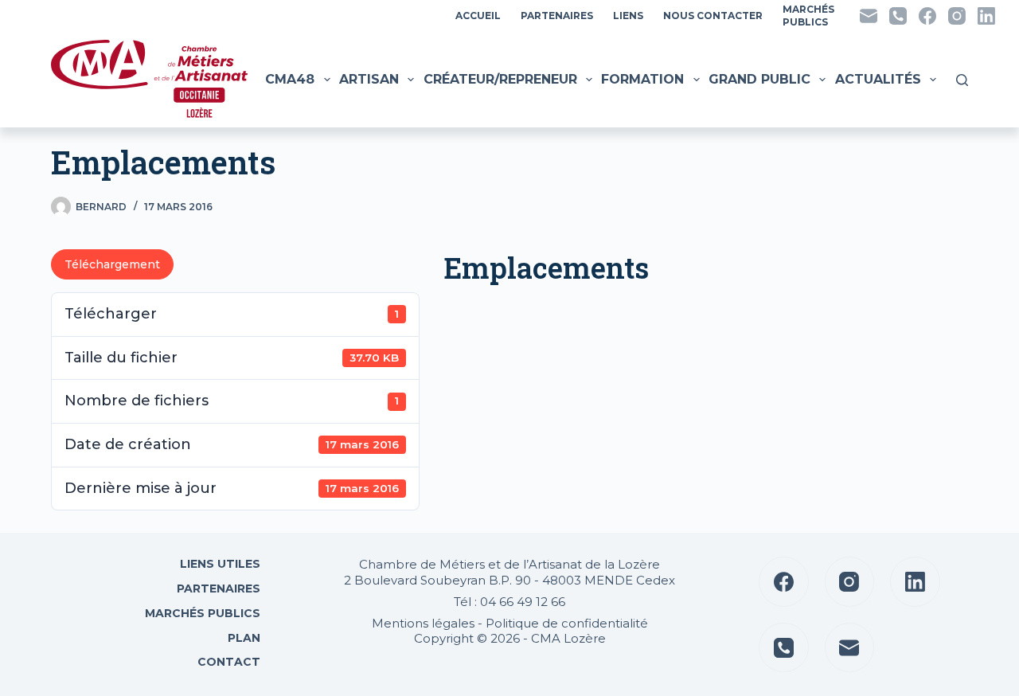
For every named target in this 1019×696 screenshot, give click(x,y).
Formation (642, 79)
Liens (628, 16)
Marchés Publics (202, 613)
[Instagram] (957, 16)
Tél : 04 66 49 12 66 (509, 601)
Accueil (478, 16)
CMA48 (289, 79)
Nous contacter (713, 16)
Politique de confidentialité (567, 623)
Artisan (369, 79)
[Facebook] (927, 16)
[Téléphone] (898, 16)
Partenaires (557, 16)
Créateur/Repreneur (500, 79)
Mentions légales (423, 623)
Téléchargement (112, 264)
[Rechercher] (962, 80)
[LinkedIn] (986, 16)
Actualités (878, 79)
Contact (227, 662)
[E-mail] (868, 16)
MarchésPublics (808, 15)
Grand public (759, 79)
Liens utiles (218, 564)
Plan (242, 638)
